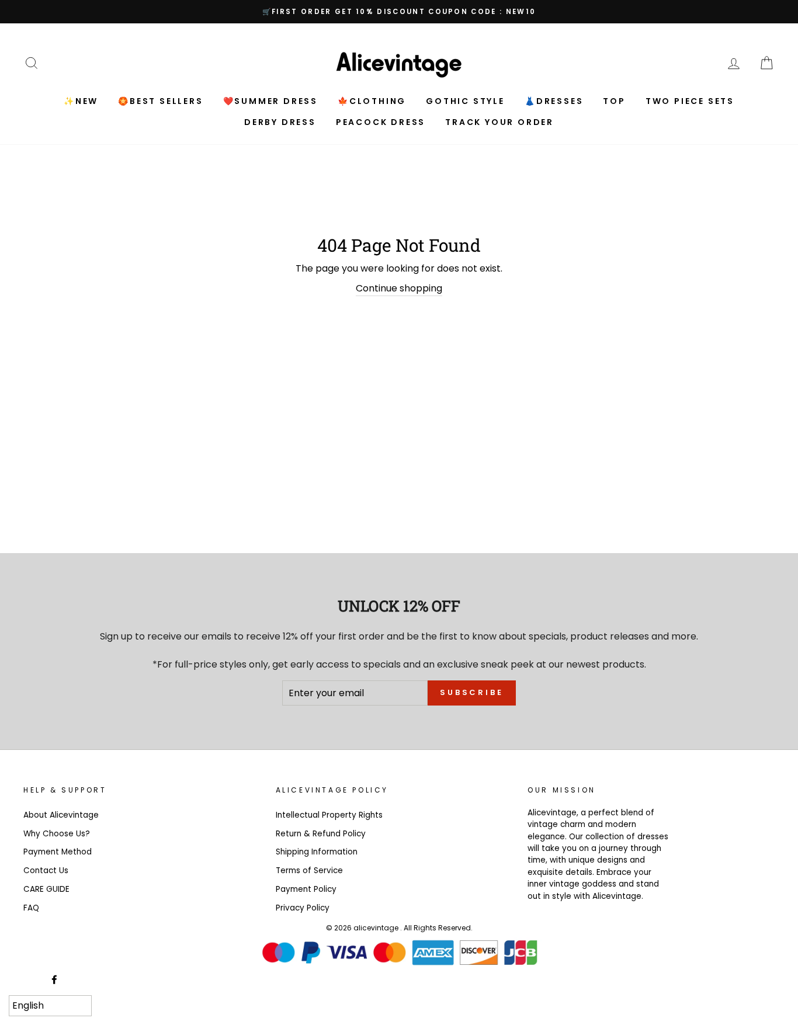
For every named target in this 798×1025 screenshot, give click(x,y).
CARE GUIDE (46, 889)
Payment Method (57, 851)
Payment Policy (306, 889)
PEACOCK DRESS (380, 122)
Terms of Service (309, 870)
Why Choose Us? (56, 833)
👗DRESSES (554, 101)
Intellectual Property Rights (329, 815)
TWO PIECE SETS (690, 101)
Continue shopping (399, 288)
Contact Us (45, 870)
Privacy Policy (302, 907)
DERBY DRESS (280, 122)
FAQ (31, 907)
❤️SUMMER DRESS (270, 101)
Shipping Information (317, 851)
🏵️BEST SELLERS (160, 101)
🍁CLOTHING (372, 101)
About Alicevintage (61, 815)
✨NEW (81, 101)
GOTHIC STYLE (465, 101)
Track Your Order (499, 122)
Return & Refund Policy (321, 833)
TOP (614, 101)
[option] (399, 12)
